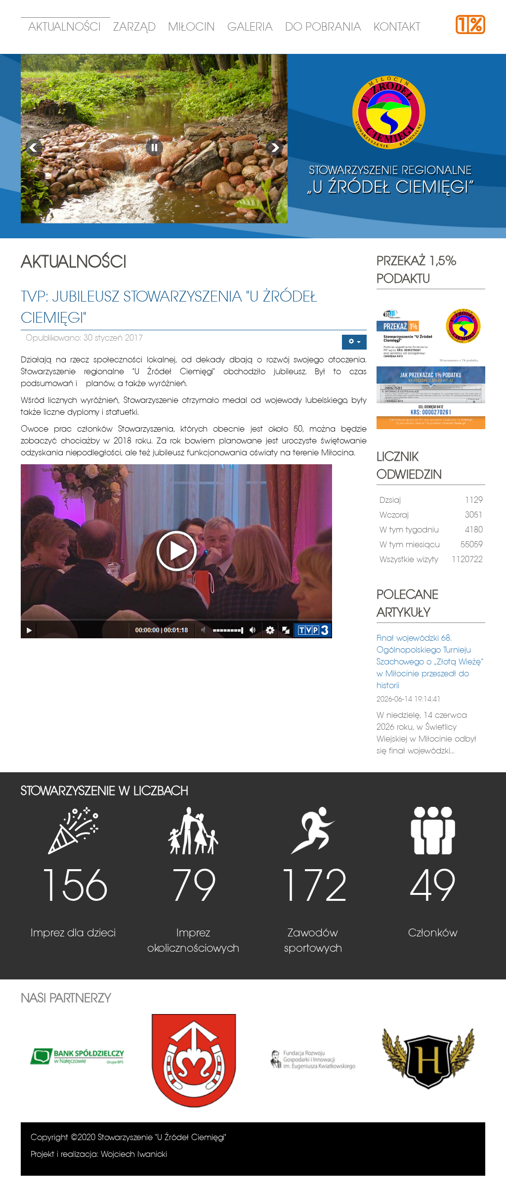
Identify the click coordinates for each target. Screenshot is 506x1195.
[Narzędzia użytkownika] (354, 342)
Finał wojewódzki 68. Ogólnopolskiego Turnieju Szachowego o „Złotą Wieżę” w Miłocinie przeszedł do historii (430, 662)
